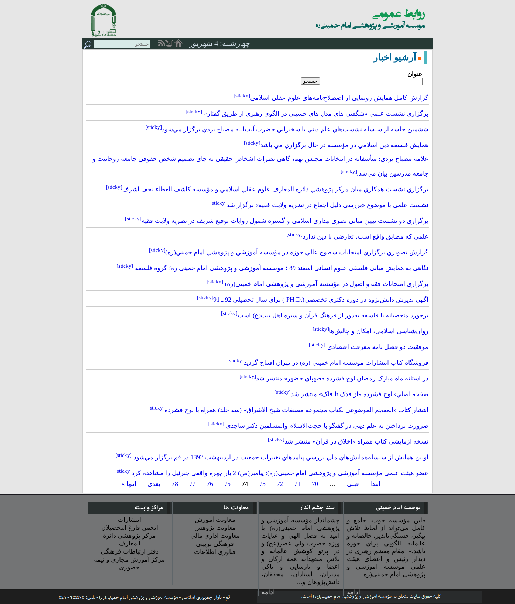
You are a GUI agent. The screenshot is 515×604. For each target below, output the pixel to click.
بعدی (153, 483)
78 (175, 483)
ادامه (353, 592)
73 (262, 483)
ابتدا (375, 483)
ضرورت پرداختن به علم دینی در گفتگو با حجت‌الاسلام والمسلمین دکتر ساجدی (318, 425)
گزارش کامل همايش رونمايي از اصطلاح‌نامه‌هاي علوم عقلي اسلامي (331, 97)
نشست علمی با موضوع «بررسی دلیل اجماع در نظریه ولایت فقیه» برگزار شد (319, 204)
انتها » (129, 483)
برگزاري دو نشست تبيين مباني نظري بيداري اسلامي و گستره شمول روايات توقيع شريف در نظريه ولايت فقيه (276, 220)
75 (227, 483)
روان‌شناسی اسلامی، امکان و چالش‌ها (370, 331)
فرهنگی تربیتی (215, 543)
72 (280, 483)
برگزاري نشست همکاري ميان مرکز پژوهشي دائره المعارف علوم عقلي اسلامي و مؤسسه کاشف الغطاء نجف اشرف (267, 189)
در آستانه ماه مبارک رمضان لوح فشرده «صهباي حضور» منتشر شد (334, 378)
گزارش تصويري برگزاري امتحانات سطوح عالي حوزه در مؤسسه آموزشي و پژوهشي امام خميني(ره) (288, 252)
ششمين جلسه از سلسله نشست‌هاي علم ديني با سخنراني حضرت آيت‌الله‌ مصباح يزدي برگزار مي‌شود (286, 129)
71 (297, 483)
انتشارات (129, 519)
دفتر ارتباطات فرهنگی (130, 551)
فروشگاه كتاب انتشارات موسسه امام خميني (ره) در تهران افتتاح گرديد (327, 362)
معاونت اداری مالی (215, 535)
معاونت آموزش (215, 519)
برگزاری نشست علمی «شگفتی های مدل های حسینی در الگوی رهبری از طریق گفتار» (307, 113)
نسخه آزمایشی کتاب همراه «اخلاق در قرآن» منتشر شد (348, 441)
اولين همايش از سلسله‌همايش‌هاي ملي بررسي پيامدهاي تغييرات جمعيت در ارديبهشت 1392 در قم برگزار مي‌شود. (271, 457)
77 (192, 483)
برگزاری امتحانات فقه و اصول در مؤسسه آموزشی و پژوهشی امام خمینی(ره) (317, 283)
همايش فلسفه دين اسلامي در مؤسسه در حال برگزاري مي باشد (336, 145)
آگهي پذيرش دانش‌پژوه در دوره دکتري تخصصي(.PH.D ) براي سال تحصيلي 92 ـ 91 (312, 299)
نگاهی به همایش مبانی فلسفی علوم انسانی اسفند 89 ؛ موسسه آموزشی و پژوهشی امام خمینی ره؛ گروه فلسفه (272, 268)
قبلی (353, 483)
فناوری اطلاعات (215, 551)
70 (315, 483)
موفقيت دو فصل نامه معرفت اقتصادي (368, 346)
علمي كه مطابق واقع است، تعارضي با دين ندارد (357, 236)
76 (210, 483)
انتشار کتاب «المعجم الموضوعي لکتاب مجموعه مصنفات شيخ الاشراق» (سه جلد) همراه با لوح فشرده (288, 409)
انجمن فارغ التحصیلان (129, 527)
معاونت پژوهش (215, 527)
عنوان (415, 73)
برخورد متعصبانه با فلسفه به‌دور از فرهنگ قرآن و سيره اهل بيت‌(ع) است (324, 315)
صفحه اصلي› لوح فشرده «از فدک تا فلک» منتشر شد (351, 394)
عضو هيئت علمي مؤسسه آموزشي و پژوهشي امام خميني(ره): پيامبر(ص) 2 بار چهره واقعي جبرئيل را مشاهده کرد (271, 472)
